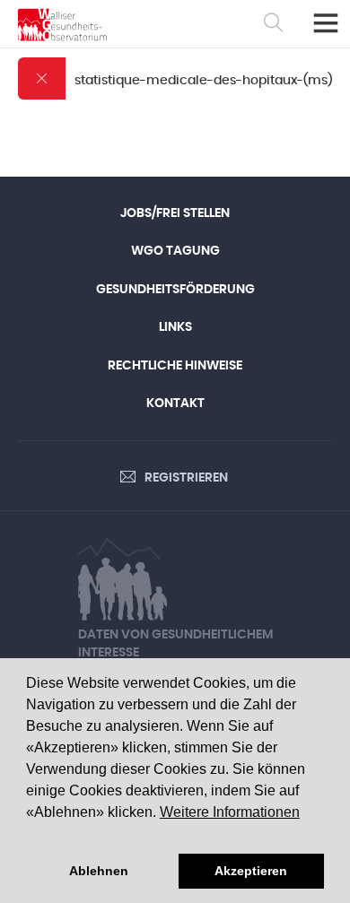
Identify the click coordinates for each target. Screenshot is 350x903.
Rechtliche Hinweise (175, 366)
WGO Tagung (175, 251)
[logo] (62, 24)
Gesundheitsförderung (175, 289)
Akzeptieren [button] (250, 871)
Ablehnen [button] (98, 871)
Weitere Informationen (230, 812)
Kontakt (175, 403)
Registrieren (186, 478)
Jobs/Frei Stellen (175, 213)
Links (175, 327)
